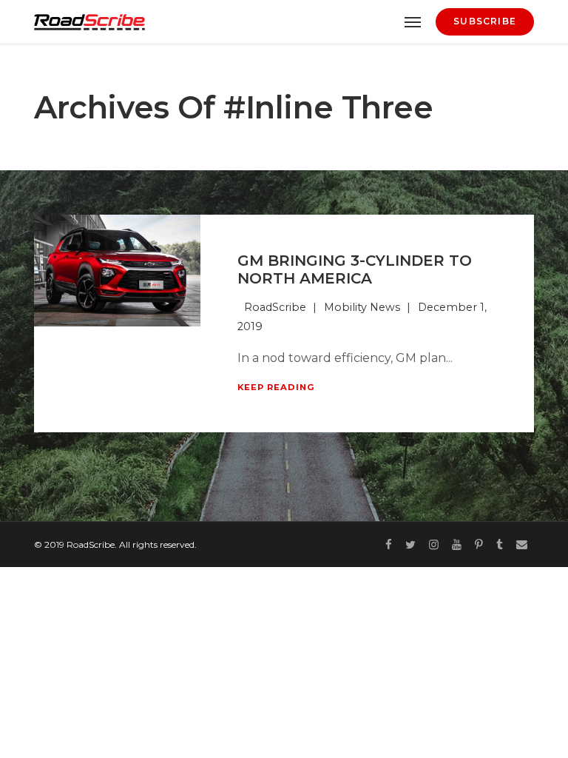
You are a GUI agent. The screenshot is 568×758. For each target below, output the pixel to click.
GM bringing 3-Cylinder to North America (354, 269)
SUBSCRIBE (484, 21)
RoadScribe (275, 307)
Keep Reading (276, 387)
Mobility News (362, 307)
